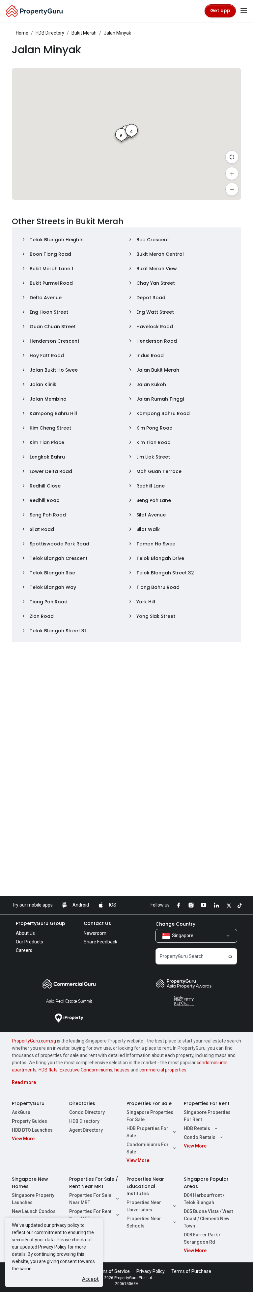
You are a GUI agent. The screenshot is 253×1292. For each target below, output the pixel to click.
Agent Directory (86, 1130)
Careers (24, 950)
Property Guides (29, 1121)
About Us (25, 933)
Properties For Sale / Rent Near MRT (93, 1183)
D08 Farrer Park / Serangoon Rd (202, 1238)
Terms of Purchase (191, 1271)
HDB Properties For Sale (147, 1132)
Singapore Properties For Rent (207, 1116)
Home (22, 33)
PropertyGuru (28, 1103)
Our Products (29, 941)
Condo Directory (87, 1112)
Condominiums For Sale (147, 1148)
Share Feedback (100, 941)
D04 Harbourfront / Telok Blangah (204, 1199)
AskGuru (21, 1112)
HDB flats (48, 1069)
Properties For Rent (207, 1103)
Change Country (175, 924)
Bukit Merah (84, 33)
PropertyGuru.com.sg (34, 1040)
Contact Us (97, 923)
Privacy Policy (52, 1247)
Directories (82, 1103)
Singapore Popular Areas (206, 1183)
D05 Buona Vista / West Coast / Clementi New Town (208, 1218)
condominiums (212, 1062)
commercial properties (162, 1069)
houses (121, 1069)
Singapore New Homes (30, 1183)
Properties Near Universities (143, 1206)
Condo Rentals (199, 1137)
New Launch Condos (34, 1211)
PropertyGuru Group (40, 923)
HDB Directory (50, 33)
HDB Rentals (197, 1128)
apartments (24, 1069)
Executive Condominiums (86, 1069)
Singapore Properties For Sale (149, 1116)
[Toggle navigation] (243, 11)
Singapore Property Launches (33, 1199)
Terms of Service (112, 1271)
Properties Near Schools (143, 1222)
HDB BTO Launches (32, 1130)
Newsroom (95, 933)
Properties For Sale (149, 1103)
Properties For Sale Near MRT (90, 1199)
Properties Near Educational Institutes (145, 1186)
